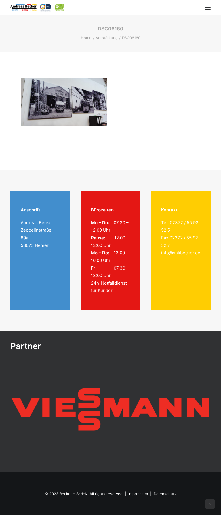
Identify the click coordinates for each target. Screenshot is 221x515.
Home (86, 37)
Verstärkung (107, 37)
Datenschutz (165, 493)
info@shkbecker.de (180, 252)
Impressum (138, 493)
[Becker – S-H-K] (37, 8)
